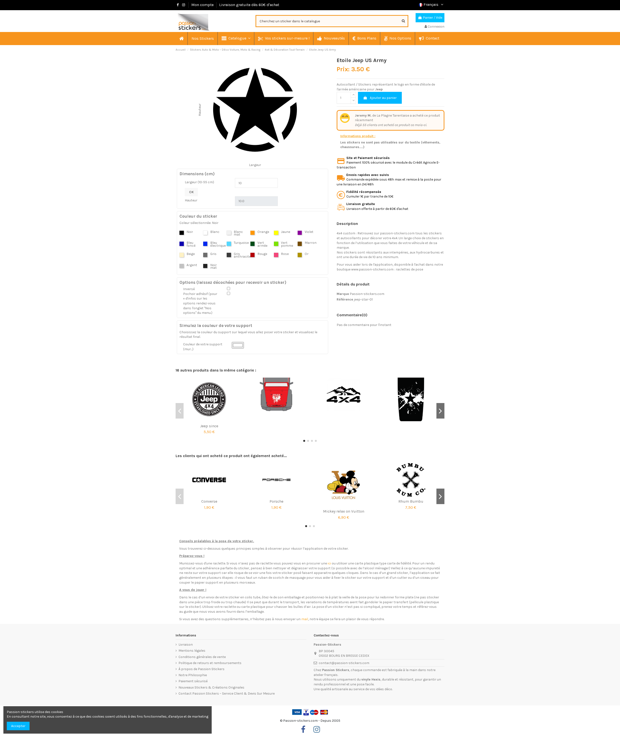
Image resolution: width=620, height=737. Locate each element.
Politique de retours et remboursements (209, 663)
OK (191, 192)
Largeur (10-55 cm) (199, 182)
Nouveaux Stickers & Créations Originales (211, 687)
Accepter (18, 726)
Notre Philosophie (192, 675)
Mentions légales (191, 651)
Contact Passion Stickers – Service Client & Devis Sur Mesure (226, 693)
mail (304, 619)
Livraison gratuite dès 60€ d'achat (249, 4)
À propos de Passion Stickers (201, 669)
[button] (235, 38)
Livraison (185, 644)
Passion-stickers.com (367, 294)
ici (329, 563)
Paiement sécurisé (193, 681)
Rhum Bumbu (410, 501)
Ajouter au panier (383, 98)
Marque (343, 294)
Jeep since (209, 426)
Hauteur (191, 200)
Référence (345, 299)
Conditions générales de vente (202, 657)
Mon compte (202, 4)
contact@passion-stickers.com (344, 663)
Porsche (276, 501)
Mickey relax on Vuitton (343, 511)
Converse (209, 501)
